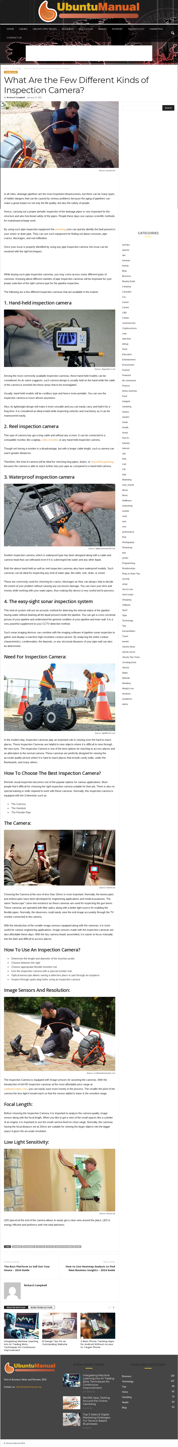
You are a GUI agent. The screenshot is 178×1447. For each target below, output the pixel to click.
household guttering (102, 461)
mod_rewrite (128, 485)
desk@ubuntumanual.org (28, 1387)
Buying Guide (128, 281)
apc (124, 255)
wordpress (127, 699)
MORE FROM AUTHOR (41, 1307)
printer (125, 558)
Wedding (126, 683)
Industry (126, 443)
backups (126, 260)
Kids (124, 459)
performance (128, 532)
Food (124, 396)
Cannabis (126, 292)
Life (124, 469)
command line (129, 323)
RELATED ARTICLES (16, 1307)
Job (124, 453)
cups (124, 333)
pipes (78, 1247)
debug (125, 344)
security (126, 579)
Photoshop (127, 547)
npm (124, 521)
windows (126, 694)
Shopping (126, 600)
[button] (172, 33)
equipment (29, 1247)
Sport (124, 610)
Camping (126, 286)
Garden (125, 417)
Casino (125, 307)
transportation (128, 631)
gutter (40, 1247)
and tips (126, 245)
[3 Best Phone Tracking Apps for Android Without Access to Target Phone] (97, 1326)
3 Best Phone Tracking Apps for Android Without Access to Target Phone (97, 1344)
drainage (17, 1247)
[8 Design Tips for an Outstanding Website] (59, 1326)
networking (127, 506)
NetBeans (127, 500)
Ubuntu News (128, 647)
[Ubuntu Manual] (89, 12)
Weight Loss (128, 688)
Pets (124, 537)
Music (125, 495)
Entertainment (128, 359)
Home (10, 28)
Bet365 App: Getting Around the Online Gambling (96, 1401)
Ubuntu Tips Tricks (45, 28)
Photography (128, 542)
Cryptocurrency (129, 328)
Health (102, 28)
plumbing (60, 229)
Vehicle (125, 667)
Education (86, 28)
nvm (124, 526)
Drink (124, 349)
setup (124, 584)
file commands (129, 380)
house (50, 1247)
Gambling (126, 406)
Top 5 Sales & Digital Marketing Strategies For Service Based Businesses (96, 1419)
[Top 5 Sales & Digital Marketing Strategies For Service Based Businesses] (71, 1419)
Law (124, 464)
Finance (126, 386)
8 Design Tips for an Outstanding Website (54, 1343)
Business (68, 28)
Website (126, 678)
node (124, 516)
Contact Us (14, 37)
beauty (125, 265)
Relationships (128, 568)
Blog (124, 271)
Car (124, 297)
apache (125, 250)
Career (125, 302)
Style (124, 615)
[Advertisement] (89, 53)
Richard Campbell (16, 97)
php (124, 553)
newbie (125, 511)
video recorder (50, 439)
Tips (124, 626)
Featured (126, 375)
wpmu (125, 704)
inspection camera (64, 1247)
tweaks (125, 641)
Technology (136, 28)
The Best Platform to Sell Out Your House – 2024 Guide (27, 1268)
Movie (125, 490)
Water (125, 673)
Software (126, 605)
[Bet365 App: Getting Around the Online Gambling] (71, 1402)
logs (124, 474)
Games (23, 28)
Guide (125, 422)
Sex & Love (127, 589)
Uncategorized (129, 662)
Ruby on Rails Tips (131, 573)
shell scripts (127, 594)
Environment (128, 365)
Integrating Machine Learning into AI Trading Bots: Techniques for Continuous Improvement (21, 1345)
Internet (117, 28)
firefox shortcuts (129, 391)
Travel (125, 636)
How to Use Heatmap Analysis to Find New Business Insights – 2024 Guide (90, 1268)
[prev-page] (109, 1307)
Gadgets (126, 401)
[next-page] (113, 1307)
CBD (124, 312)
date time (126, 339)
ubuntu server (128, 652)
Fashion (126, 370)
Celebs (125, 318)
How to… (126, 438)
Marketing (156, 28)
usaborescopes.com (15, 1088)
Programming (128, 563)
